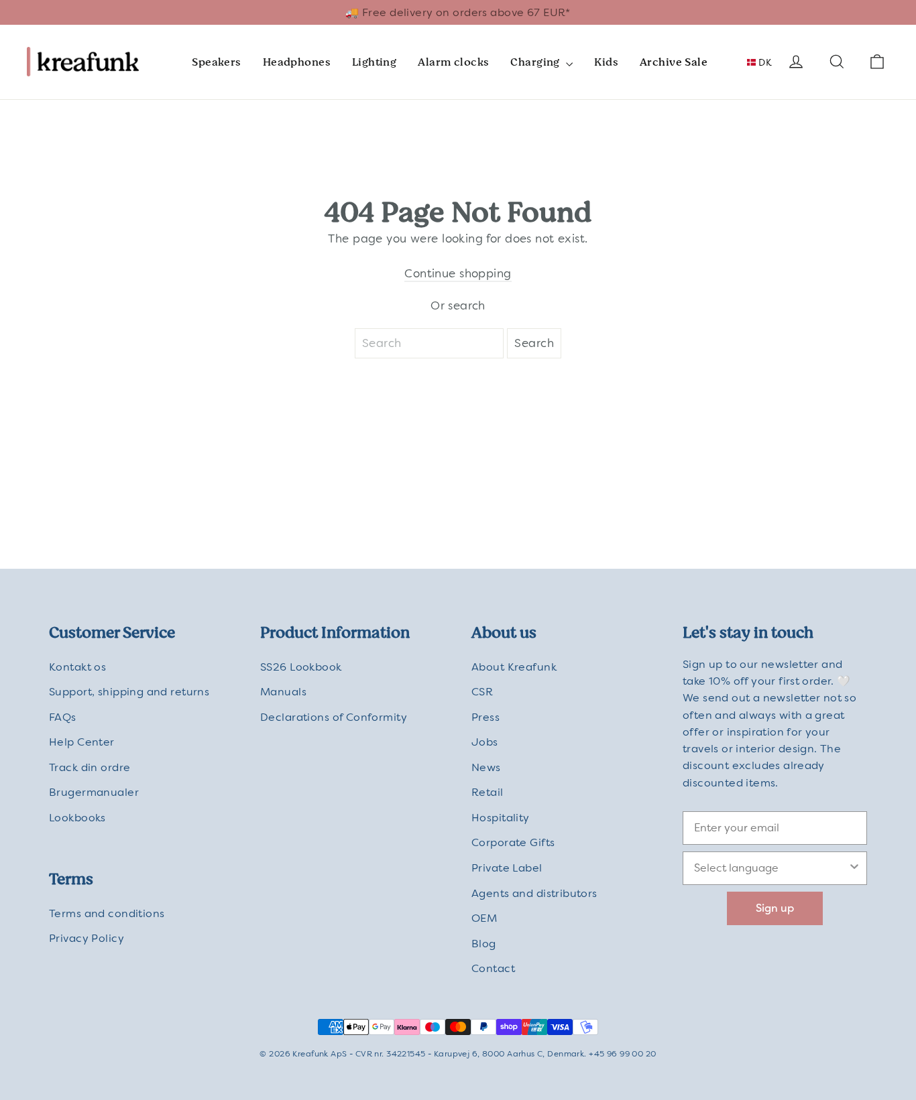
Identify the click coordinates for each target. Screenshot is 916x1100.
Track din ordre (89, 767)
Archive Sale (673, 62)
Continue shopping (457, 273)
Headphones (297, 62)
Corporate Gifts (513, 842)
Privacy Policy (86, 938)
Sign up (775, 908)
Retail (487, 792)
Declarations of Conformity (333, 717)
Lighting (374, 62)
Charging (536, 62)
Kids (606, 62)
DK (764, 62)
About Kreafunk (514, 667)
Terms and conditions (107, 913)
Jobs (484, 742)
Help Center (82, 742)
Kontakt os (77, 667)
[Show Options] (854, 868)
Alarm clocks (453, 62)
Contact (493, 968)
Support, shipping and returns (129, 692)
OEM (484, 918)
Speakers (216, 62)
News (486, 767)
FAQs (62, 717)
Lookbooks (77, 818)
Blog (483, 944)
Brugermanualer (94, 792)
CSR (482, 692)
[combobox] (771, 868)
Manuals (283, 692)
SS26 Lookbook (301, 667)
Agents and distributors (534, 893)
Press (485, 717)
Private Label (506, 868)
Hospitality (500, 818)
